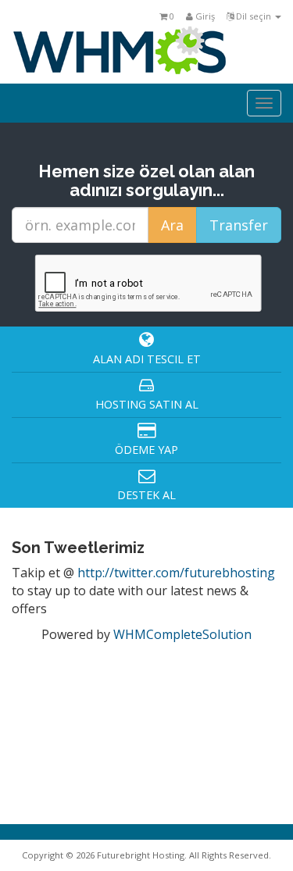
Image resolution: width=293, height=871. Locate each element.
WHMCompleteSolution (182, 634)
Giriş (204, 16)
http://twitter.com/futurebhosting (176, 572)
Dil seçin (253, 16)
